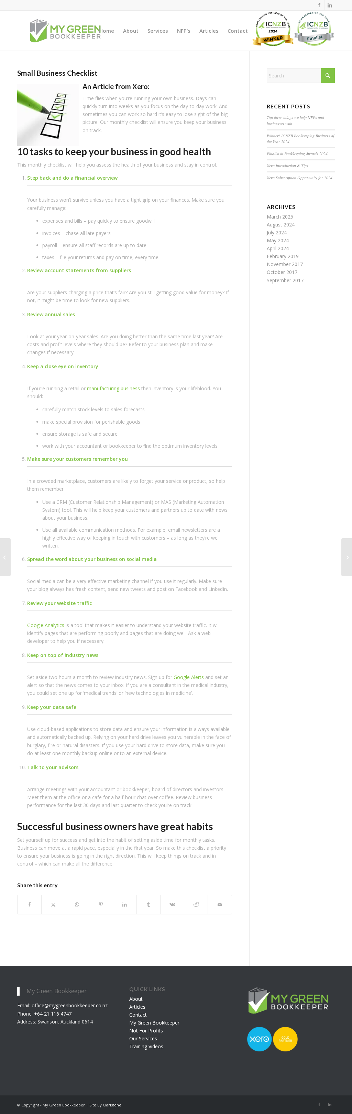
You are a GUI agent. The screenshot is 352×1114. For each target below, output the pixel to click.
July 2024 (277, 232)
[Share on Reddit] (196, 904)
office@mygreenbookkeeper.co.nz (70, 1005)
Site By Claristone (105, 1104)
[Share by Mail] (219, 904)
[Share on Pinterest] (100, 904)
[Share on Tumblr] (148, 904)
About (136, 999)
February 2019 (283, 256)
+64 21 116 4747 (53, 1013)
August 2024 (281, 224)
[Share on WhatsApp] (77, 904)
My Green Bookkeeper (154, 1022)
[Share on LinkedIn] (124, 904)
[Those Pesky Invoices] (5, 557)
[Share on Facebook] (29, 904)
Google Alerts (189, 677)
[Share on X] (53, 904)
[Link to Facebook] (319, 5)
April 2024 (278, 248)
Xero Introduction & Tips (287, 165)
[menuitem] (107, 31)
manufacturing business (113, 388)
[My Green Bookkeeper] (65, 31)
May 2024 (278, 240)
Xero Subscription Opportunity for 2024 (299, 177)
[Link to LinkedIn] (329, 5)
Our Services (143, 1038)
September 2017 (285, 280)
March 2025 (280, 216)
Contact (138, 1014)
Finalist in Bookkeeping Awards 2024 (297, 153)
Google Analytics (45, 625)
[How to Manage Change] (346, 557)
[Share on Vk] (172, 904)
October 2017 (282, 272)
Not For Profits (146, 1030)
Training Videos (146, 1046)
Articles (137, 1007)
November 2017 (285, 264)
